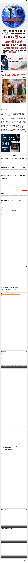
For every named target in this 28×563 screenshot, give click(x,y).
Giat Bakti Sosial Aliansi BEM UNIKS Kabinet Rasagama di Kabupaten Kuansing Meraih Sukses (21, 158)
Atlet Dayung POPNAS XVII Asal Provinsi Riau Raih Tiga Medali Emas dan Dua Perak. (13, 450)
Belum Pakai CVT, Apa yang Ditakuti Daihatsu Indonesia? (12, 287)
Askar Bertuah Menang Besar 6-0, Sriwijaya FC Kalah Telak (10, 445)
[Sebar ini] (22, 77)
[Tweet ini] (23, 77)
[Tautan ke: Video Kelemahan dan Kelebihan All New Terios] (14, 276)
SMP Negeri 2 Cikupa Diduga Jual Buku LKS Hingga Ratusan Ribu (14, 175)
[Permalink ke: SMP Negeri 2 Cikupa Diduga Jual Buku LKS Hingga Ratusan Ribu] (14, 171)
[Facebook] (12, 155)
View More (14, 210)
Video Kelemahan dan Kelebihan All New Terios (8, 285)
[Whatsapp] (25, 77)
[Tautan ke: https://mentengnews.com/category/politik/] (26, 351)
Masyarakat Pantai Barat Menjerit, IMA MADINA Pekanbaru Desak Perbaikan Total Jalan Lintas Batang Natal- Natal (5, 175)
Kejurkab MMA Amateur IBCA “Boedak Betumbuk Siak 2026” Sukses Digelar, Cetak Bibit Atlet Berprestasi (14, 443)
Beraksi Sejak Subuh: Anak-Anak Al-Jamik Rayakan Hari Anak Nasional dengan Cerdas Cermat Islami (23, 175)
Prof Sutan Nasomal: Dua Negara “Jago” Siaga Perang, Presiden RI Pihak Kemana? (13, 365)
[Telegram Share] (24, 77)
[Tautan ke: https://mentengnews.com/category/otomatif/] (26, 266)
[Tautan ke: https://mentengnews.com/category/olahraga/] (26, 426)
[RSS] (15, 155)
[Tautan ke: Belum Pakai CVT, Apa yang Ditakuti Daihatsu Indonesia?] (2, 287)
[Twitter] (14, 155)
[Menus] (1, 1)
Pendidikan (2, 77)
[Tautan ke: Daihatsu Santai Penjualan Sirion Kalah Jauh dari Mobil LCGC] (2, 290)
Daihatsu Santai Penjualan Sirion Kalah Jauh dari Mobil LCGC (12, 289)
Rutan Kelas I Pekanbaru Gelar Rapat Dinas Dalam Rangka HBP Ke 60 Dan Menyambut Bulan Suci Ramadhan (7, 158)
